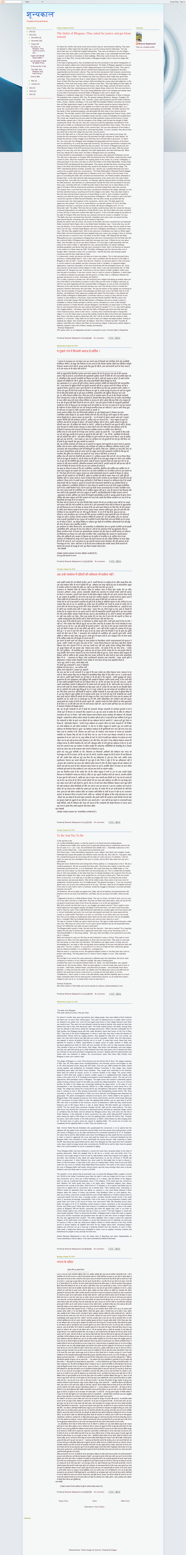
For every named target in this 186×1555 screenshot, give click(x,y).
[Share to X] (114, 338)
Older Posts (125, 1501)
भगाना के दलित (65, 1262)
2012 (31, 94)
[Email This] (109, 338)
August (34, 44)
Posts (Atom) (99, 1507)
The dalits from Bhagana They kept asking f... (37, 71)
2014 (31, 88)
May (33, 81)
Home (94, 1501)
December (35, 38)
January (34, 84)
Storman (98, 1550)
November (35, 41)
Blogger (114, 1550)
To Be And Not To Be (70, 835)
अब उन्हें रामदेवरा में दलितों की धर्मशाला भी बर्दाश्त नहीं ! (86, 574)
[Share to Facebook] (116, 338)
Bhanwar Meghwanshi (147, 44)
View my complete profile (145, 47)
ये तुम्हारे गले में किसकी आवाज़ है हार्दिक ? (78, 351)
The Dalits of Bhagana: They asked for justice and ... (38, 50)
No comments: (99, 338)
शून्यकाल (41, 14)
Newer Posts (63, 1501)
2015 (31, 35)
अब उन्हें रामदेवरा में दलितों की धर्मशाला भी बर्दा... (38, 62)
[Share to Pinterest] (119, 338)
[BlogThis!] (112, 338)
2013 (31, 91)
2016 (31, 32)
